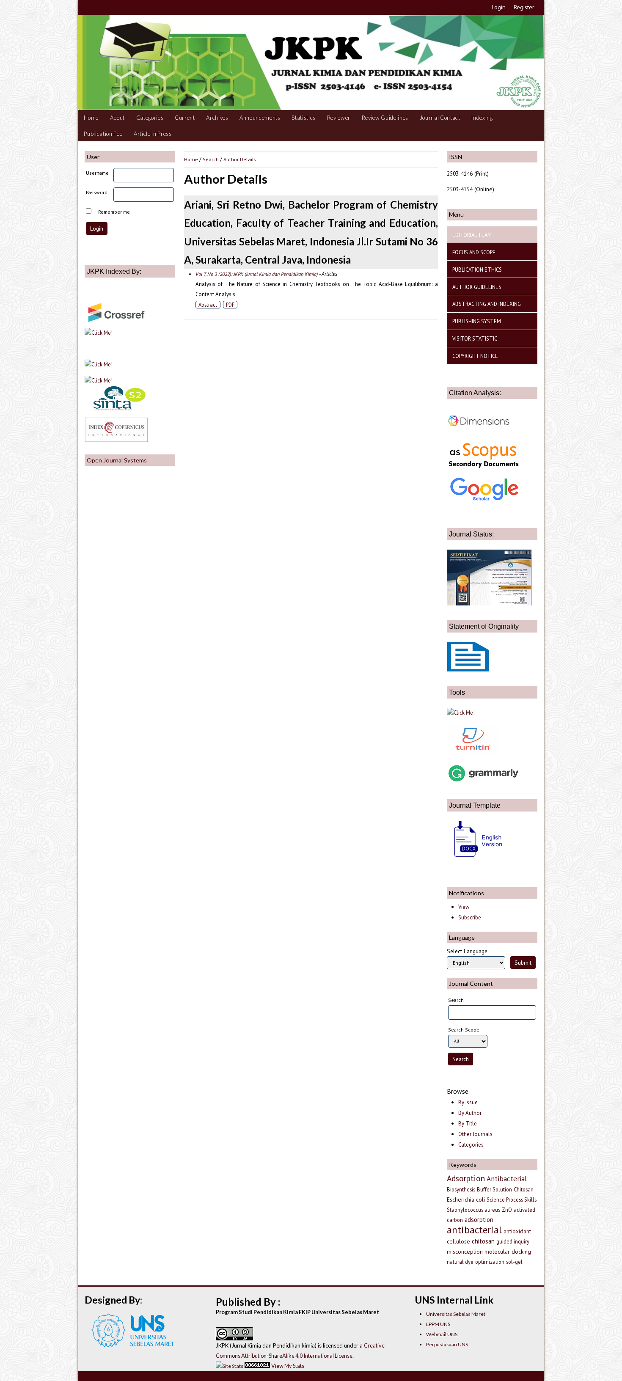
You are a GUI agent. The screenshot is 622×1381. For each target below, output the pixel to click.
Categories (150, 117)
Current (185, 117)
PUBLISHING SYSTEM (476, 321)
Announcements (260, 117)
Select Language (467, 951)
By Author (470, 1113)
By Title (467, 1123)
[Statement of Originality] (468, 669)
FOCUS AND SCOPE (473, 252)
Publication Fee (103, 133)
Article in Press (153, 133)
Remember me (114, 212)
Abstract (207, 304)
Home (91, 117)
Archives (217, 117)
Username (97, 173)
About (117, 117)
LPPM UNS (438, 1324)
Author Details (239, 159)
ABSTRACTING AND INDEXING (486, 303)
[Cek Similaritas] (472, 755)
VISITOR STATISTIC (474, 338)
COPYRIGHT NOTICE (475, 355)
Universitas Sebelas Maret (455, 1314)
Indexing (482, 117)
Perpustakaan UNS (447, 1344)
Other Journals (475, 1134)
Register (524, 7)
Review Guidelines (385, 117)
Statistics (304, 117)
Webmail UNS (441, 1334)
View (463, 907)
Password (96, 192)
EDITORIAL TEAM (472, 234)
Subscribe (469, 917)
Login (499, 7)
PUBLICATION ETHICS (477, 269)
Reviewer (338, 117)
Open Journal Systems (117, 460)
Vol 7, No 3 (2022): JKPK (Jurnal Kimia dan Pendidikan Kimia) (256, 274)
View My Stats (287, 1365)
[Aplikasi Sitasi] (461, 712)
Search (211, 159)
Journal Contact (440, 117)
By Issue (468, 1102)
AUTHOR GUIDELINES (476, 286)
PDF (230, 304)
